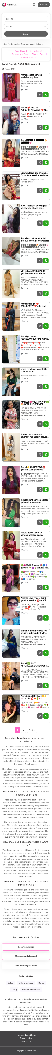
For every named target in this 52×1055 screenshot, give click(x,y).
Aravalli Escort (36, 51)
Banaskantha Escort (20, 54)
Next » (32, 730)
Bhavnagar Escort (29, 57)
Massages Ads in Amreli (26, 956)
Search (26, 34)
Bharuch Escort (38, 54)
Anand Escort (21, 51)
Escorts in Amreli (26, 947)
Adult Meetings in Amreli (26, 965)
